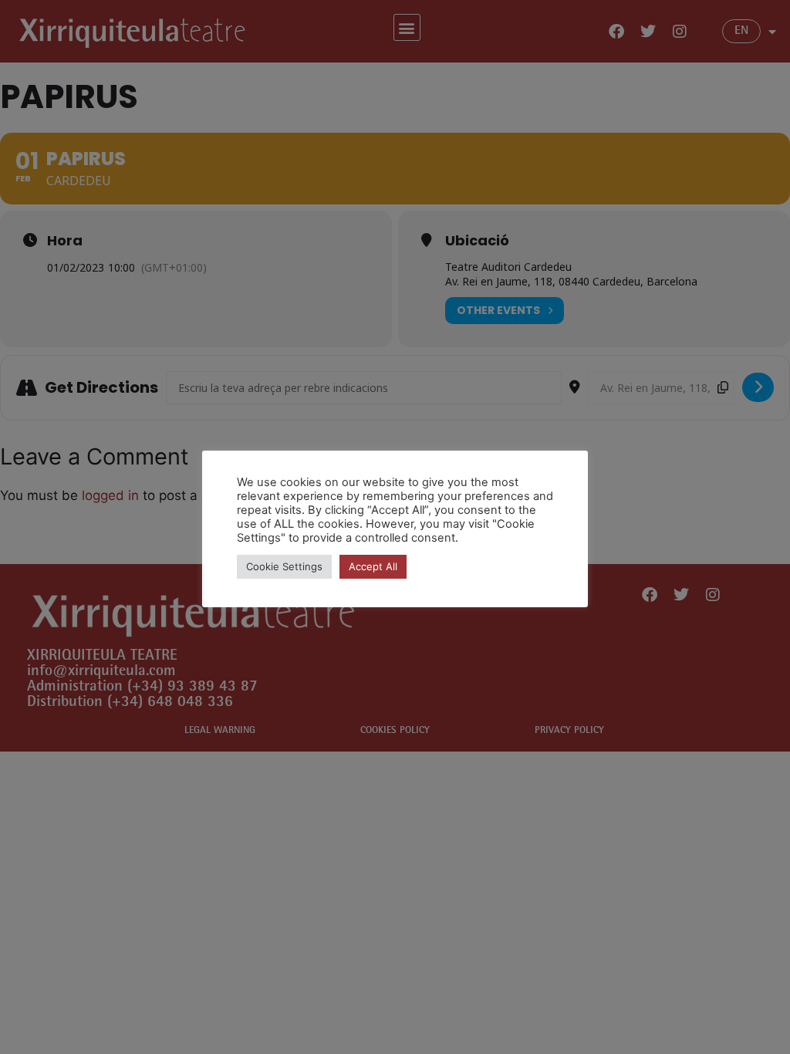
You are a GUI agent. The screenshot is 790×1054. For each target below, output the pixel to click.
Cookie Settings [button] (284, 566)
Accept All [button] (373, 566)
